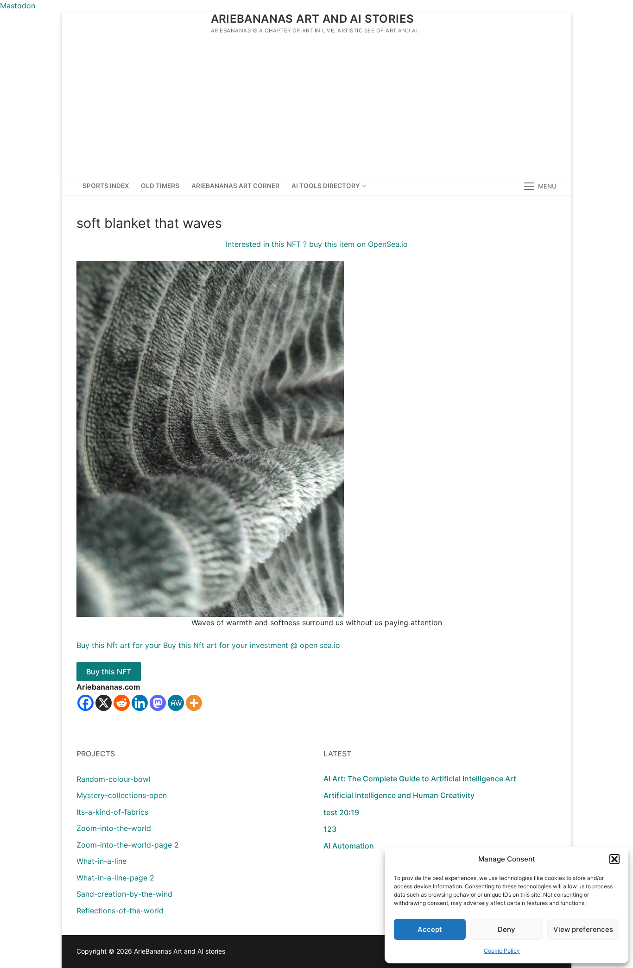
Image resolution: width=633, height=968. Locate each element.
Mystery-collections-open (121, 795)
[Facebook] (85, 703)
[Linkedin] (140, 703)
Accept (430, 929)
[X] (103, 703)
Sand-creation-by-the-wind (124, 894)
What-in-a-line (101, 861)
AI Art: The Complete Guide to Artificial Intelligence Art (419, 778)
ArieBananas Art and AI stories (312, 18)
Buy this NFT (108, 671)
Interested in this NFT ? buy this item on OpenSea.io (317, 244)
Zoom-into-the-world (113, 828)
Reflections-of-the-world (120, 910)
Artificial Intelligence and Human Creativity (399, 795)
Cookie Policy (502, 950)
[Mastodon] (158, 703)
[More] (194, 703)
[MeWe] (176, 703)
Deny (506, 929)
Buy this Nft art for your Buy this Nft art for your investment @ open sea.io (208, 645)
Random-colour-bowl (113, 779)
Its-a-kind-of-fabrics (112, 812)
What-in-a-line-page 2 (115, 877)
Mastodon (17, 5)
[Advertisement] (316, 107)
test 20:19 (341, 812)
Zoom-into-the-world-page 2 (127, 844)
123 (329, 829)
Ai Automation (348, 845)
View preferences (583, 929)
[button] (614, 859)
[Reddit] (122, 703)
